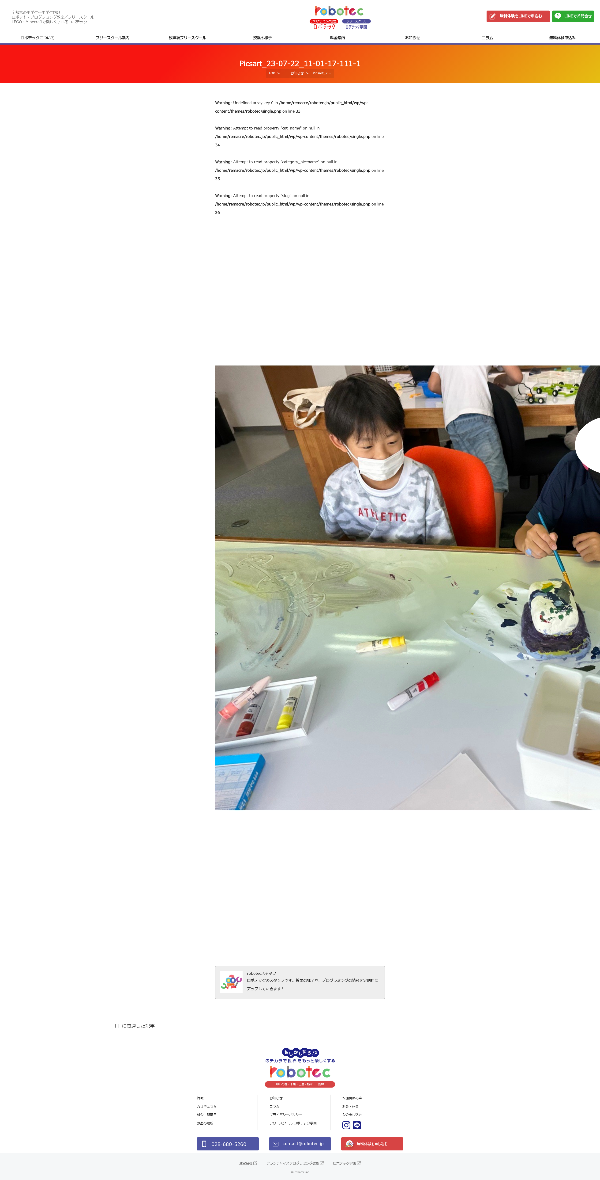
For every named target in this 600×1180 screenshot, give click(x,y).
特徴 (200, 1098)
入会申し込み (352, 1114)
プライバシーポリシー (286, 1114)
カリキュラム (207, 1106)
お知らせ (412, 38)
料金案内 (337, 38)
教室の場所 (205, 1123)
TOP (271, 73)
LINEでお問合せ (578, 16)
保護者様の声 (352, 1098)
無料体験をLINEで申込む (521, 16)
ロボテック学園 (344, 1163)
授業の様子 (262, 38)
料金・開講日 (207, 1114)
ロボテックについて (37, 38)
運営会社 (245, 1163)
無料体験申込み (562, 38)
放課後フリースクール (187, 38)
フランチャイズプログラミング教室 (292, 1163)
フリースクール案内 (112, 38)
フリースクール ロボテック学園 (293, 1123)
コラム (487, 38)
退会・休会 (350, 1106)
